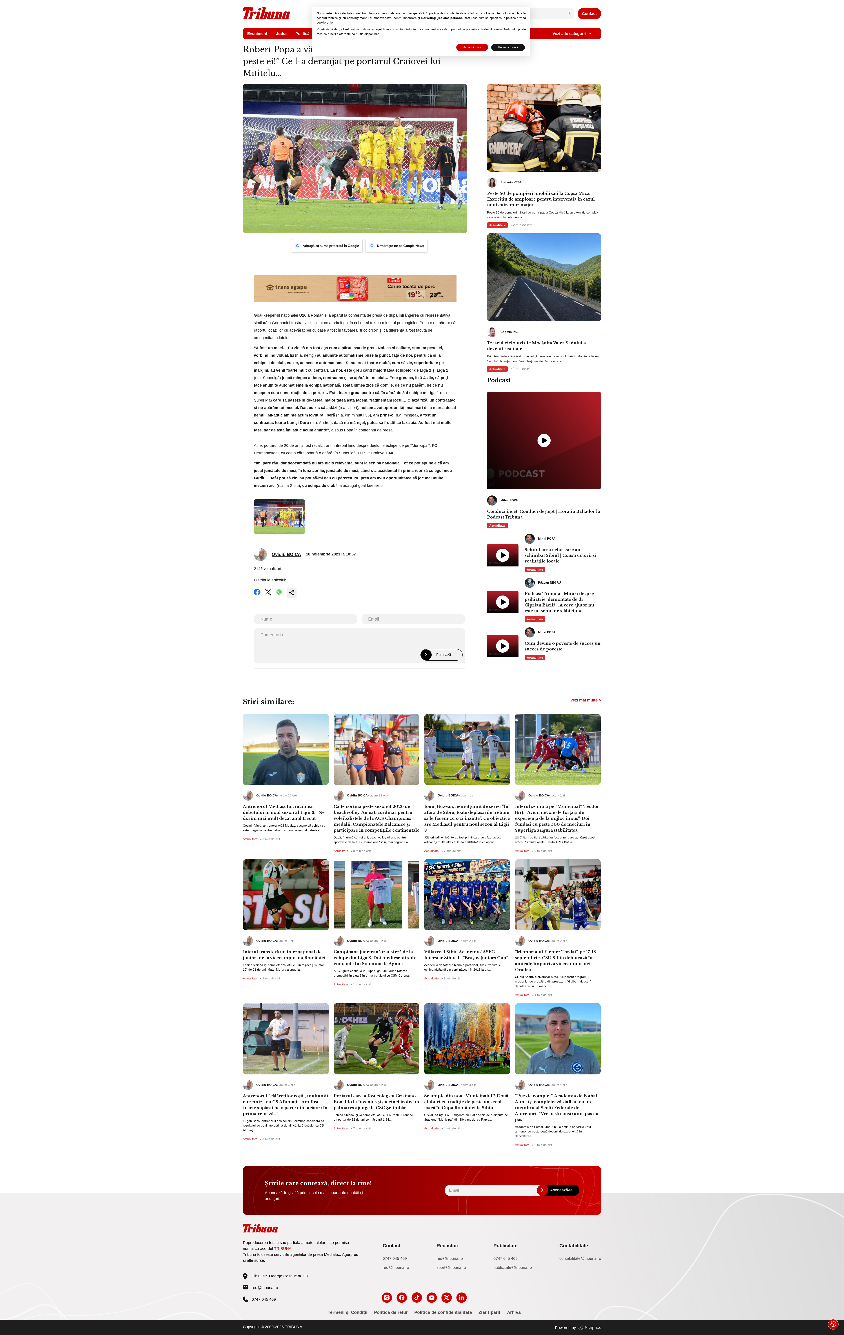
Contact (589, 13)
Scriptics (593, 1327)
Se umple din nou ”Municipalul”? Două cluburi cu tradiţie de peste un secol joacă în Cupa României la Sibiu (466, 1102)
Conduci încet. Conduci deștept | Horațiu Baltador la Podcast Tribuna (543, 514)
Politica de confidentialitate (443, 1312)
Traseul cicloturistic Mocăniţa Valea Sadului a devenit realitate (536, 346)
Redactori (447, 1245)
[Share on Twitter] (268, 595)
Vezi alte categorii (569, 33)
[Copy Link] (292, 593)
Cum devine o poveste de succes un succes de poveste (562, 646)
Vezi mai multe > (585, 700)
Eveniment (257, 33)
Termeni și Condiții (347, 1312)
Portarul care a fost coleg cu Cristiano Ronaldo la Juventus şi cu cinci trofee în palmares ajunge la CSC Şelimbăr (376, 1102)
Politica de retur (391, 1312)
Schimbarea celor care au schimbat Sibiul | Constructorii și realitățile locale (560, 555)
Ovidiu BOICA (286, 554)
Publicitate (505, 1245)
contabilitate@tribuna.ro (580, 1258)
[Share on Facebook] (257, 595)
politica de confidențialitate (447, 13)
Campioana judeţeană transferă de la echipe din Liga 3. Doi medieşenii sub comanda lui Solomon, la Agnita (374, 958)
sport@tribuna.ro (451, 1267)
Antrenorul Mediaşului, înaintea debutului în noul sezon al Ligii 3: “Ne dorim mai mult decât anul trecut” (284, 812)
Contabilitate (573, 1245)
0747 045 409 (395, 1258)
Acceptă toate (472, 47)
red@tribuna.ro (265, 1288)
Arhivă (514, 1312)
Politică (302, 33)
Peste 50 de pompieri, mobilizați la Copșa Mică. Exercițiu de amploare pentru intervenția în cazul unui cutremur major (541, 199)
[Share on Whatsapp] (279, 595)
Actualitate (497, 225)
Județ (281, 33)
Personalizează (508, 47)
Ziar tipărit (489, 1312)
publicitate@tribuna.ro (512, 1267)
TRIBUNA (282, 1248)
